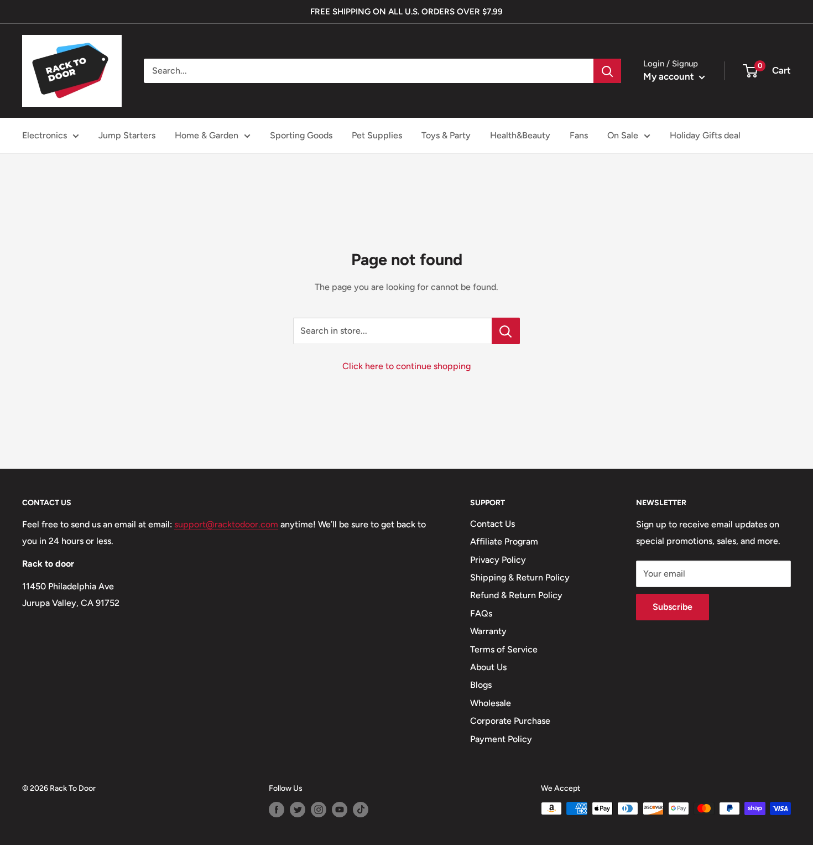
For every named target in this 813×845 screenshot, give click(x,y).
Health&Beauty (520, 135)
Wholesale (490, 703)
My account (669, 76)
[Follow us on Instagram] (318, 809)
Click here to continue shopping (406, 366)
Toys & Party (446, 135)
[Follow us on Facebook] (276, 809)
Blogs (481, 685)
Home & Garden (206, 135)
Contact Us (492, 524)
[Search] (607, 71)
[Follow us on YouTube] (339, 809)
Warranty (488, 631)
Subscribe (672, 607)
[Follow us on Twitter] (297, 809)
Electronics (44, 135)
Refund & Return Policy (516, 595)
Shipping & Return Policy (520, 577)
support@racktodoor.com (226, 524)
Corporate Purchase (510, 721)
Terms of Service (504, 649)
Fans (579, 135)
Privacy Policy (498, 559)
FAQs (481, 613)
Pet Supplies (377, 135)
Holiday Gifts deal (705, 135)
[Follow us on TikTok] (360, 809)
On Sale (622, 135)
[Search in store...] (506, 331)
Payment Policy (501, 739)
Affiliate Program (504, 541)
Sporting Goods (301, 135)
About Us (488, 667)
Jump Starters (126, 135)
